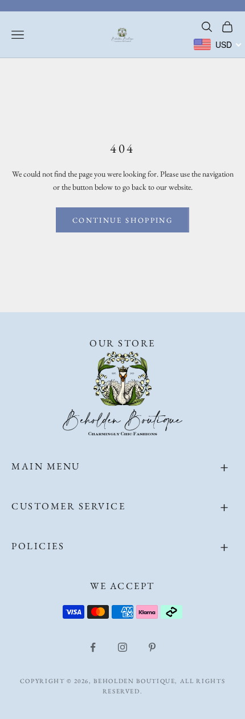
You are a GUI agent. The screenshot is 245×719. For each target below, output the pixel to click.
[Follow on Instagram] (122, 647)
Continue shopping (122, 220)
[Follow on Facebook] (93, 647)
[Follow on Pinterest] (152, 647)
